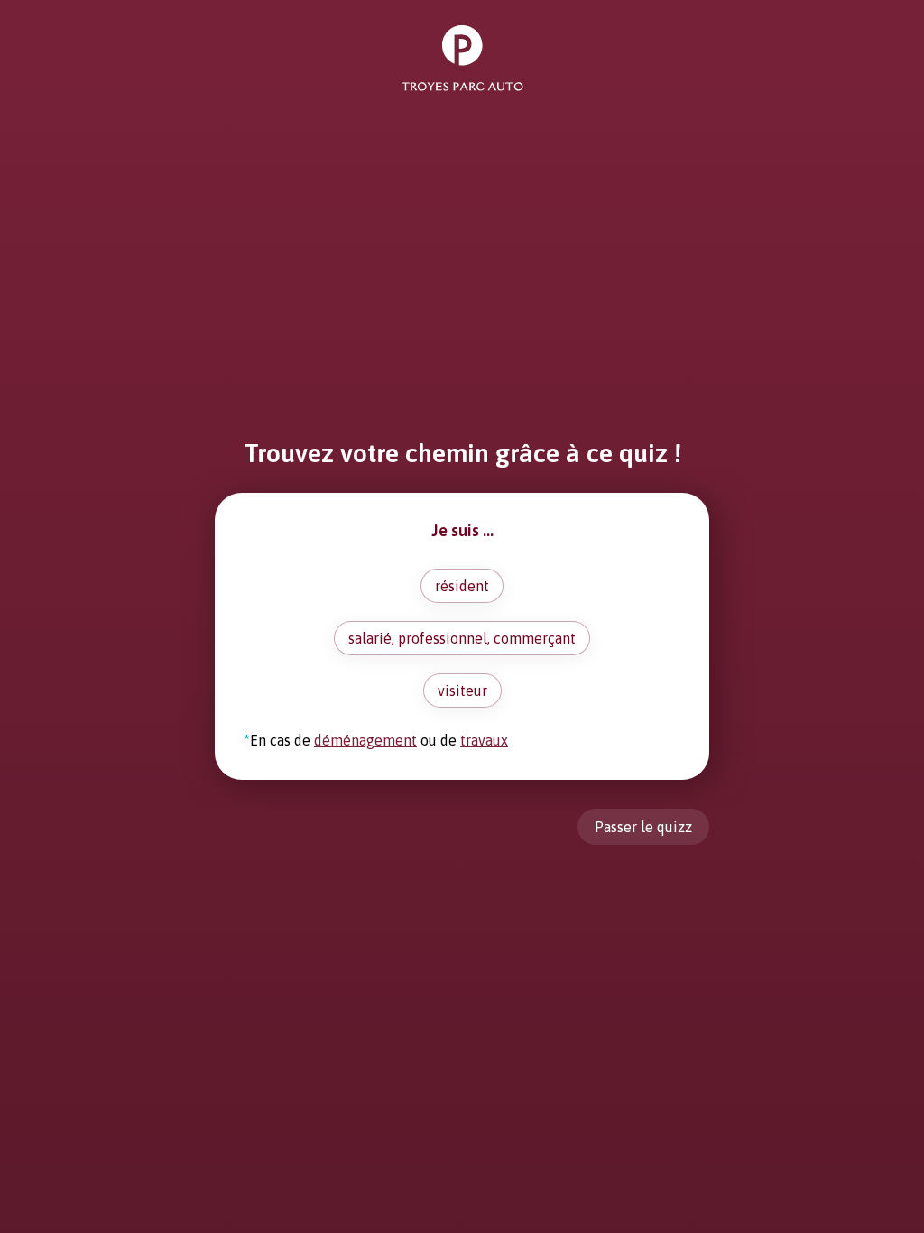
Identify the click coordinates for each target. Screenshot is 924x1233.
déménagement (365, 740)
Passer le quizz (643, 827)
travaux (484, 740)
